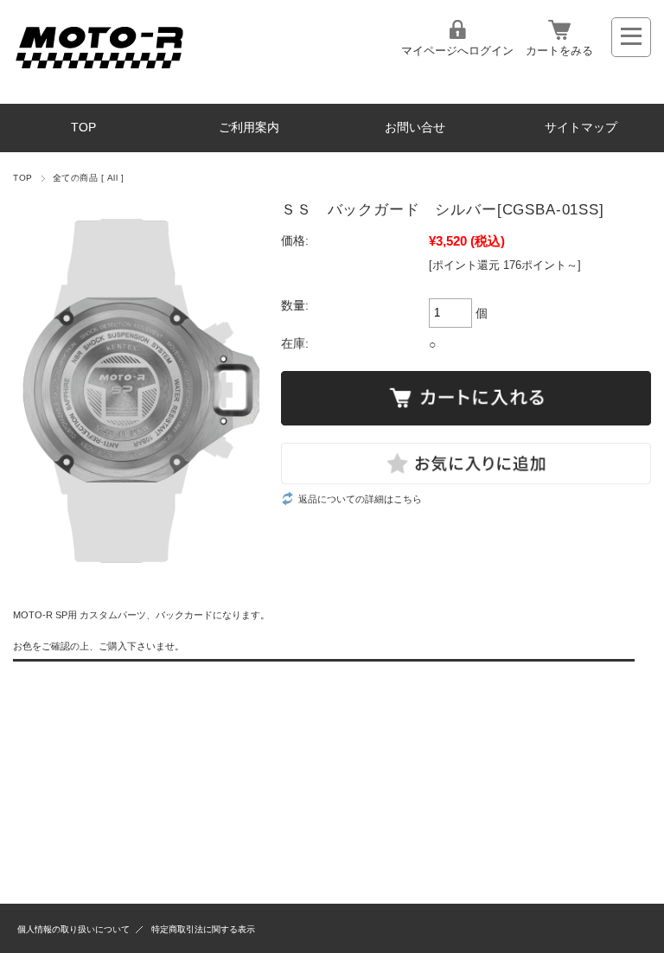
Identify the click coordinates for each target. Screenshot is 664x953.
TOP (83, 127)
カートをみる (559, 50)
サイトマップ (581, 127)
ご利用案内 (249, 127)
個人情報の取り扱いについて (73, 929)
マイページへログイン (457, 50)
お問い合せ (415, 127)
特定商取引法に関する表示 (203, 929)
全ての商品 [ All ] (88, 177)
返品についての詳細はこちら (360, 499)
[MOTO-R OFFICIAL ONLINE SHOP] (99, 73)
